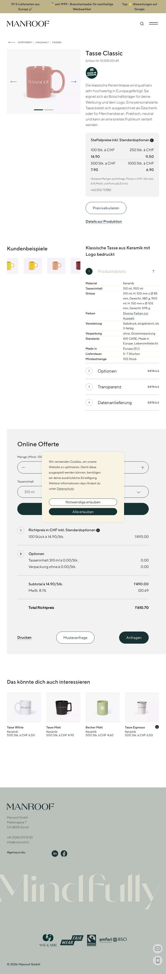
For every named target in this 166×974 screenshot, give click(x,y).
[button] (38, 109)
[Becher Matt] (103, 714)
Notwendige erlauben (83, 502)
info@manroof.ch (18, 842)
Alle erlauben (83, 511)
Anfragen (134, 637)
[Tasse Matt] (63, 714)
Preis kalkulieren (106, 208)
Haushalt (42, 42)
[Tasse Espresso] (142, 714)
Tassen (56, 42)
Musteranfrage (75, 637)
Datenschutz (65, 488)
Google (139, 9)
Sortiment (25, 42)
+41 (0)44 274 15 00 (20, 837)
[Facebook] (64, 853)
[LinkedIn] (55, 853)
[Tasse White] (24, 714)
